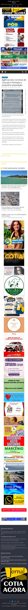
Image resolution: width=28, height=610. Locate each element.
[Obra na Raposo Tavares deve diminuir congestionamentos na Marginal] (10, 192)
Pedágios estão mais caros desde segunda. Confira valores (13, 215)
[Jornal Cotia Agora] (2, 71)
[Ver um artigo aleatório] (25, 71)
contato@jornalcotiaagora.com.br (8, 536)
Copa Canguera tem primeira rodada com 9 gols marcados (14, 155)
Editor (10, 87)
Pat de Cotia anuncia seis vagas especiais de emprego (14, 163)
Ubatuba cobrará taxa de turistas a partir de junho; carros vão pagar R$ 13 (13, 186)
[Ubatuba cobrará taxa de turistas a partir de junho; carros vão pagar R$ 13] (14, 171)
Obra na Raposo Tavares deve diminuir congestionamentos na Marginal (12, 207)
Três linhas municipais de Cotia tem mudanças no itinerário (14, 563)
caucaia (15, 87)
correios (18, 87)
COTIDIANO (5, 77)
